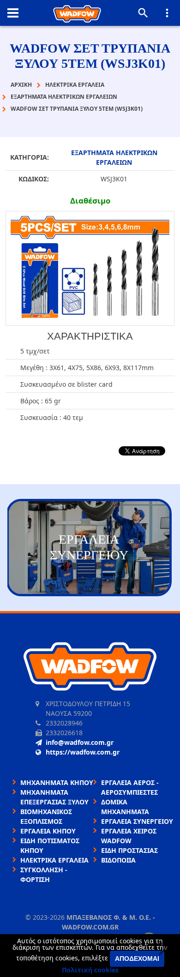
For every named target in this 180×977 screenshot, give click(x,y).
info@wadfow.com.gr (80, 742)
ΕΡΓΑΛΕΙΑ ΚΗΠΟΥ (48, 831)
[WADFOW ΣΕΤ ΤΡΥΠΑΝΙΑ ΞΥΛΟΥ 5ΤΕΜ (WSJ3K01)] (90, 268)
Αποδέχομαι (137, 958)
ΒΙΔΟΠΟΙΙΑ (118, 860)
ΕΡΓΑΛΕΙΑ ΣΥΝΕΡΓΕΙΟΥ (137, 821)
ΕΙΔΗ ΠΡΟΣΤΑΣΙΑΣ (129, 850)
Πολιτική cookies (90, 969)
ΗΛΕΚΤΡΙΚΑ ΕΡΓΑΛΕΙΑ (54, 860)
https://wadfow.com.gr (83, 752)
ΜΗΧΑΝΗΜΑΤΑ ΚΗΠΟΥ (56, 782)
